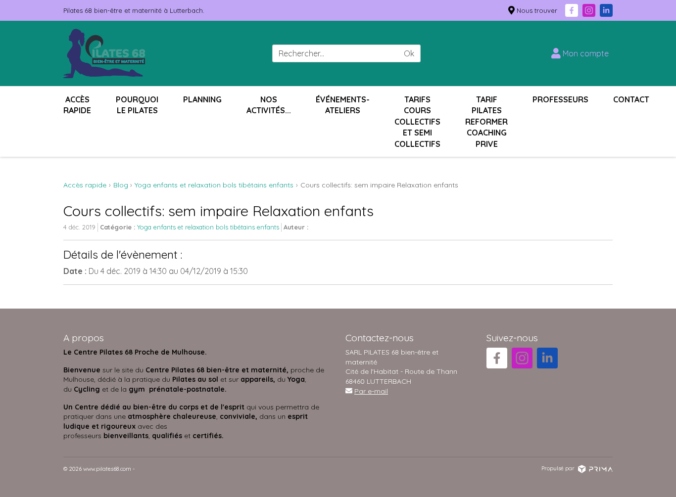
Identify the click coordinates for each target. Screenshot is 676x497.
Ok (409, 53)
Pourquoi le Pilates (137, 104)
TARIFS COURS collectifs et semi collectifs (417, 121)
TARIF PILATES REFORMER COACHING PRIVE (486, 121)
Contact (631, 99)
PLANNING (202, 99)
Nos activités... (268, 104)
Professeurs (560, 99)
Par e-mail (371, 391)
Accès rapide (77, 104)
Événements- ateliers (343, 104)
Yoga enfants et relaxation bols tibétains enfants (208, 227)
